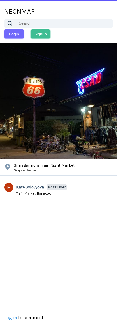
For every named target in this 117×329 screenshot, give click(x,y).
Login (14, 34)
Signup (40, 34)
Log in (10, 317)
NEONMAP (19, 11)
